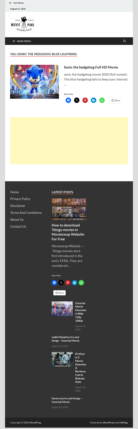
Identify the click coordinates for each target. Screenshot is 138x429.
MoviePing (35, 422)
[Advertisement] (69, 140)
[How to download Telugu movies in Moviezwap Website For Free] (69, 201)
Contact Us (18, 226)
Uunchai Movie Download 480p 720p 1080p (80, 311)
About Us (17, 219)
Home (14, 192)
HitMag (123, 422)
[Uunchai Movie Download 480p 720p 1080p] (62, 304)
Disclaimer (17, 206)
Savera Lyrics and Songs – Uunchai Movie (67, 400)
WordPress (109, 422)
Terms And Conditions (26, 212)
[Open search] (124, 41)
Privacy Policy (20, 199)
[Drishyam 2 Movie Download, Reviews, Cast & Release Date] (62, 354)
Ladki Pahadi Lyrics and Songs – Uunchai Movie (65, 338)
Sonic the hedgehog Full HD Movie (91, 67)
